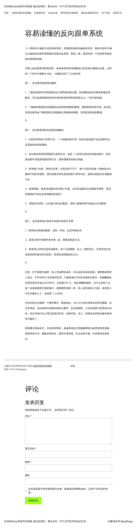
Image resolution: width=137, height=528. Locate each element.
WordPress (127, 521)
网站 (27, 475)
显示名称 (31, 448)
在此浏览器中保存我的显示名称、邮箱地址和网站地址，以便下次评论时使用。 (68, 490)
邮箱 (28, 462)
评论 (28, 416)
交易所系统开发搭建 (42, 366)
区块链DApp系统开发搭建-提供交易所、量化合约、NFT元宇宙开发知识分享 (45, 6)
